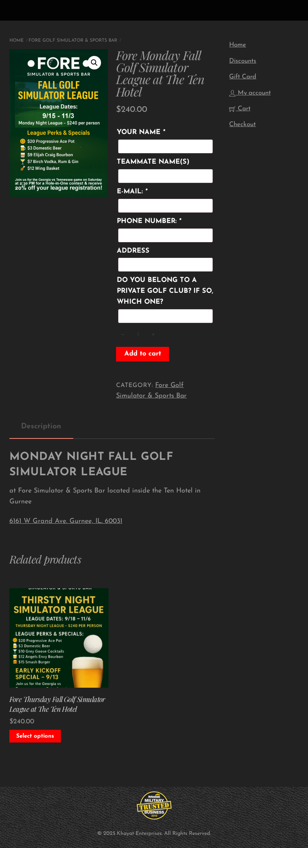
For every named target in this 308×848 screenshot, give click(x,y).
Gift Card (242, 77)
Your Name (141, 132)
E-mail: (132, 191)
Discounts (242, 61)
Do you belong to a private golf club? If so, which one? (165, 291)
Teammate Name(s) (153, 162)
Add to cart (142, 354)
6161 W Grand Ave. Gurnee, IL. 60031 (65, 521)
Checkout (242, 124)
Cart (243, 108)
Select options (35, 736)
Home (16, 40)
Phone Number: (149, 221)
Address (133, 251)
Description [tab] (41, 426)
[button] (94, 62)
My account (253, 93)
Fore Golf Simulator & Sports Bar (73, 40)
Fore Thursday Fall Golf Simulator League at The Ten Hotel (57, 704)
